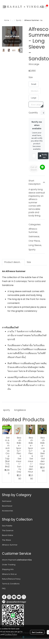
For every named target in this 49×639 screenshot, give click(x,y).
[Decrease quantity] (40, 113)
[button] (42, 7)
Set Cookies (37, 632)
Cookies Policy (11, 634)
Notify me (44, 155)
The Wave (6, 540)
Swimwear (34, 236)
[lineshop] (24, 597)
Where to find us (9, 574)
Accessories (7, 510)
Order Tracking (8, 564)
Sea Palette (7, 525)
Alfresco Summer (33, 230)
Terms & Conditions (10, 583)
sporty (6, 410)
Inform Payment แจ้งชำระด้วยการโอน (17, 560)
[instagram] (9, 597)
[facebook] (4, 597)
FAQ (3, 588)
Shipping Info (8, 569)
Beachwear (7, 506)
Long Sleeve (35, 245)
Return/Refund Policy (11, 579)
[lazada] (19, 597)
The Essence (7, 530)
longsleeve (20, 410)
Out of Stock (33, 168)
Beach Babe (7, 535)
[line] (14, 597)
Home (6, 20)
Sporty (18, 20)
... (12, 20)
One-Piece (34, 240)
